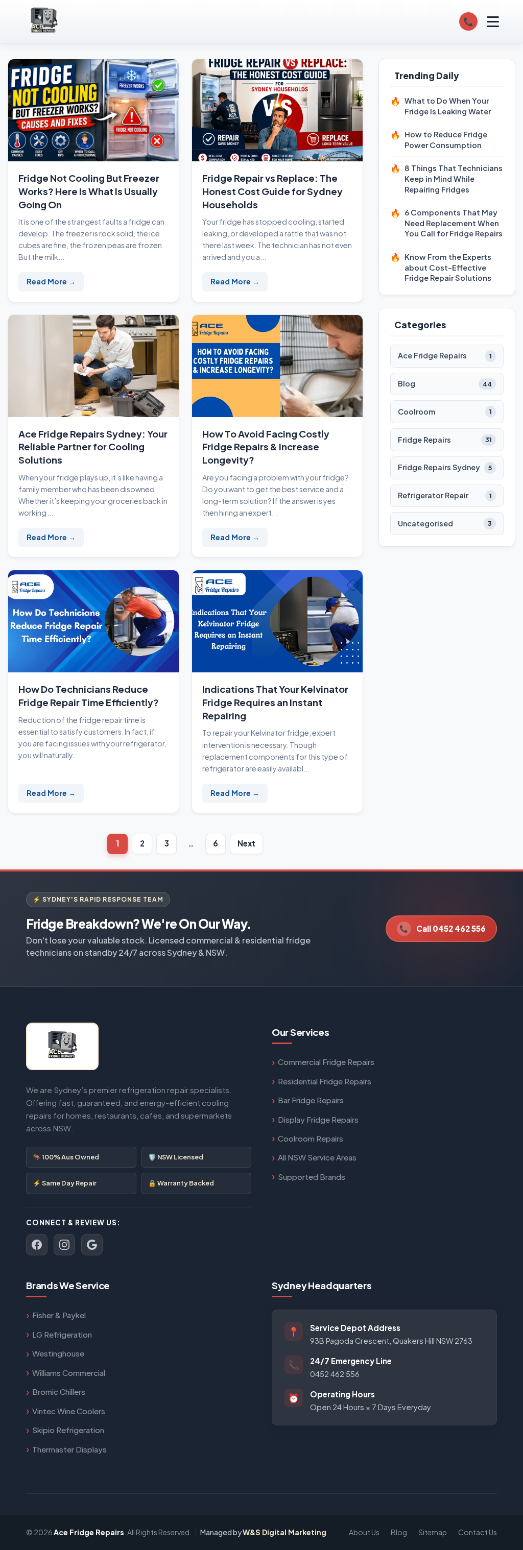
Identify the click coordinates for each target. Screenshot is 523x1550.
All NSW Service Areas (317, 1157)
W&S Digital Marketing (284, 1532)
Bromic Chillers (58, 1391)
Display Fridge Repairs (318, 1119)
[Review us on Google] (92, 1244)
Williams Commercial (68, 1372)
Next (246, 843)
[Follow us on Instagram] (64, 1244)
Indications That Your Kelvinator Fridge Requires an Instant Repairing (275, 702)
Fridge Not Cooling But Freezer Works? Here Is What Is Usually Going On (88, 191)
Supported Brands (311, 1176)
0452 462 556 (335, 1373)
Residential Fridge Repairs (324, 1081)
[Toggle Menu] (493, 21)
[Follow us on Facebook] (36, 1244)
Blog (399, 1532)
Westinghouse (58, 1353)
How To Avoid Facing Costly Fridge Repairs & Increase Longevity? (265, 447)
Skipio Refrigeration (68, 1430)
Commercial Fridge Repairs (326, 1062)
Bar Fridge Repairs (311, 1100)
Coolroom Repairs (310, 1138)
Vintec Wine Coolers (68, 1411)
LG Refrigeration (62, 1334)
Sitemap (432, 1532)
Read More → (51, 281)
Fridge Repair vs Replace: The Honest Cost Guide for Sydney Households (272, 191)
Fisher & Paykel (59, 1315)
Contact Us (477, 1532)
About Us (364, 1532)
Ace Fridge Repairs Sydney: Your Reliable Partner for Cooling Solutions (93, 447)
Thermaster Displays (69, 1449)
